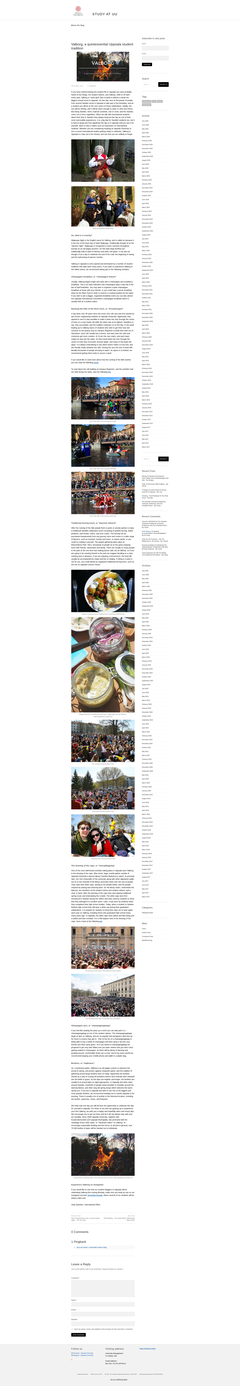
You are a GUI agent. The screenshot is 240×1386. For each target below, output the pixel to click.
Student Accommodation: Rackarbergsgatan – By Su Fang (154, 533)
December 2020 (147, 313)
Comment (75, 1278)
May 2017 (145, 439)
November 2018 (147, 376)
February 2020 (147, 337)
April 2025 (145, 172)
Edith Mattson (146, 531)
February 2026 (147, 140)
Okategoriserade (147, 913)
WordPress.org (147, 940)
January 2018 (146, 407)
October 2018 (146, 380)
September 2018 (147, 384)
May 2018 (145, 392)
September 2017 (147, 423)
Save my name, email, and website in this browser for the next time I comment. (103, 1329)
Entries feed (146, 932)
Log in (144, 928)
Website (74, 1319)
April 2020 (145, 329)
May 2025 (145, 168)
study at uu (104, 14)
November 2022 (147, 262)
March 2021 (146, 305)
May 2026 (145, 129)
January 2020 (146, 341)
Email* (144, 54)
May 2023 (145, 246)
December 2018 (147, 372)
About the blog (77, 25)
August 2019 (146, 349)
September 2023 (147, 231)
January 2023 (146, 258)
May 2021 (145, 301)
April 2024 (145, 203)
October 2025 (146, 152)
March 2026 (146, 136)
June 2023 (145, 243)
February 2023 (147, 254)
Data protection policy (148, 1349)
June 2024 (145, 199)
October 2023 (146, 227)
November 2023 (147, 223)
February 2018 (147, 404)
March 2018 (146, 400)
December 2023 (147, 219)
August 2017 (146, 427)
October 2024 (146, 195)
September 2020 (147, 321)
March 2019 (146, 364)
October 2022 (146, 266)
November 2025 (147, 148)
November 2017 (147, 415)
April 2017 (145, 443)
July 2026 (145, 121)
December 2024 (147, 188)
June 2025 (145, 164)
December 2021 (147, 290)
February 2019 (147, 368)
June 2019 (145, 353)
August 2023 (146, 235)
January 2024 (146, 215)
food (154, 101)
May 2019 (145, 356)
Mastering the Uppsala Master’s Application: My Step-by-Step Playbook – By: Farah (155, 547)
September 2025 (147, 156)
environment (146, 101)
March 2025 (146, 176)
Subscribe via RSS (79, 1359)
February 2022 (147, 286)
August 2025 (146, 160)
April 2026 (145, 133)
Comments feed (147, 936)
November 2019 (147, 345)
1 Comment (91, 86)
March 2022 (146, 282)
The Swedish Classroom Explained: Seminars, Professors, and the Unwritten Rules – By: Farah (154, 503)
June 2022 (145, 274)
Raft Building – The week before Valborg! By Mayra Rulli (119, 1218)
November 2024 (147, 191)
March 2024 (146, 207)
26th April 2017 (77, 86)
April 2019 (145, 360)
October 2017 (146, 419)
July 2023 (145, 239)
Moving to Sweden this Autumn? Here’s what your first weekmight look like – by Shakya (155, 478)
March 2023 (146, 250)
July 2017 (145, 431)
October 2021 (146, 298)
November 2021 (147, 294)
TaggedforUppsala (94, 1195)
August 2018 (146, 388)
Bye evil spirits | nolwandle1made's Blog (92, 1247)
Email (74, 1310)
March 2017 (146, 447)
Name (74, 1300)
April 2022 (145, 278)
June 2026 (145, 125)
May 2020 (145, 325)
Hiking (160, 101)
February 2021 (147, 309)
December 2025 (147, 144)
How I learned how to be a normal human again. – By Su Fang (85, 1218)
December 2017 (147, 411)
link (109, 372)
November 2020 (147, 317)
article (96, 363)
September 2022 (147, 270)
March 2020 (146, 333)
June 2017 (145, 435)
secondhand (146, 104)
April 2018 (145, 396)
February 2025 (147, 180)
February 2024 (147, 211)
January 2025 (146, 184)
